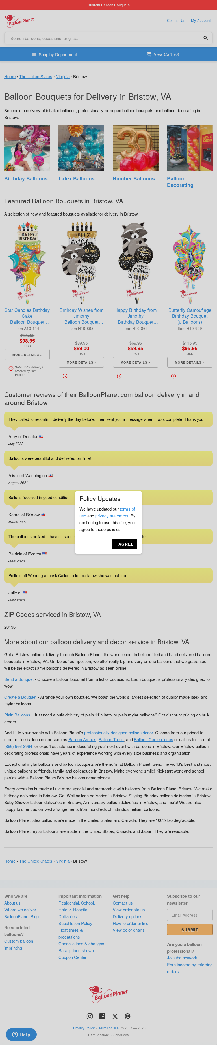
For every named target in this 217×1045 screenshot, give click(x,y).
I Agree (125, 544)
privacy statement (111, 516)
